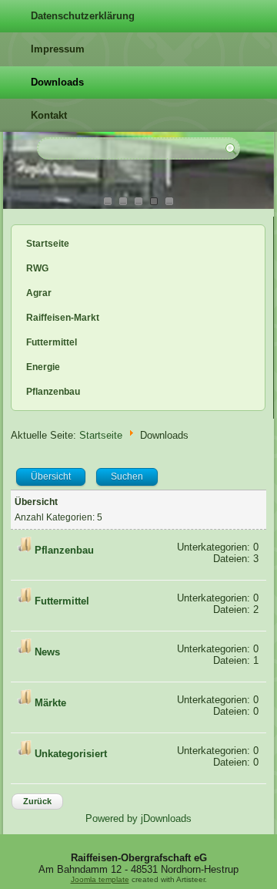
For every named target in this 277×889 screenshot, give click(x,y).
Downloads (57, 82)
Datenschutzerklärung (83, 16)
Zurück (37, 801)
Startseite (47, 243)
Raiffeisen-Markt (62, 317)
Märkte (50, 703)
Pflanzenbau (53, 391)
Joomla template (100, 879)
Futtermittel (51, 342)
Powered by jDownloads (138, 818)
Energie (43, 367)
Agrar (39, 293)
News (47, 652)
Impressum (58, 49)
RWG (37, 268)
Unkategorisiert (71, 754)
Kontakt (49, 115)
